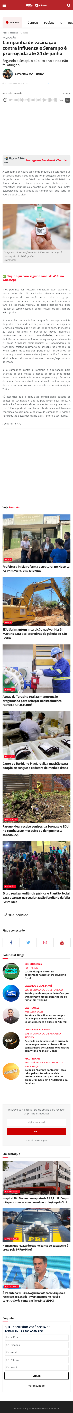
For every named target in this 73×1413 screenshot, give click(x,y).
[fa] (62, 942)
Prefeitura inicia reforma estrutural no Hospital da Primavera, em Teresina (36, 568)
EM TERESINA (12, 1191)
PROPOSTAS (11, 1286)
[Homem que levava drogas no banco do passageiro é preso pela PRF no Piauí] (36, 1225)
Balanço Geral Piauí (38, 985)
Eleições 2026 (33, 963)
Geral (12, 1352)
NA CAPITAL (11, 819)
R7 (61, 22)
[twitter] (28, 942)
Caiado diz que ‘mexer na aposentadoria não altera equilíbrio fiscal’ (45, 975)
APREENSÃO (11, 1239)
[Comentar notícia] (49, 83)
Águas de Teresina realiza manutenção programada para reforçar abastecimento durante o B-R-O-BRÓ (32, 700)
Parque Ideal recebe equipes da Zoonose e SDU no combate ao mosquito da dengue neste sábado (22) (36, 830)
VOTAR (37, 1375)
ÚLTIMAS (33, 22)
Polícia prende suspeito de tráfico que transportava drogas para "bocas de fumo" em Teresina (47, 997)
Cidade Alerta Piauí (38, 1029)
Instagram (33, 160)
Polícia (13, 1337)
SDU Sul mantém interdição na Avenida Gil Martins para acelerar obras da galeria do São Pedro (35, 633)
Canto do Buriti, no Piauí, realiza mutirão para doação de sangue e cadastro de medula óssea (35, 765)
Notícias (14, 32)
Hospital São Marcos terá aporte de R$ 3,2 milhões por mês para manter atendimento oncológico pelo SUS (36, 1200)
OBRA (8, 559)
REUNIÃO (10, 886)
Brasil (12, 1367)
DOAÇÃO (9, 756)
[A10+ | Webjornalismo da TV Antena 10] (36, 5)
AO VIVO (15, 22)
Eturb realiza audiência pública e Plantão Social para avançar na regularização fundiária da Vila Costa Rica (36, 897)
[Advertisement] (36, 129)
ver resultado (37, 1385)
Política (13, 1360)
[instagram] (45, 942)
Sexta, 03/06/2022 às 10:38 (16, 83)
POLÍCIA (49, 22)
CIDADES (9, 689)
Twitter (62, 160)
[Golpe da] (11, 1071)
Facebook (49, 160)
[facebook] (11, 942)
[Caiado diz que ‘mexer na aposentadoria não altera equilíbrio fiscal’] (11, 971)
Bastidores (32, 1007)
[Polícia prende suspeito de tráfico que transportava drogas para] (11, 993)
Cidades (24, 32)
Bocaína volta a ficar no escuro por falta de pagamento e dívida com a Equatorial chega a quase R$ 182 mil (46, 1018)
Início (5, 32)
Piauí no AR (32, 1058)
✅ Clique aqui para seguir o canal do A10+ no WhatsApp (33, 278)
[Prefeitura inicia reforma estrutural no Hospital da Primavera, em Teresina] (36, 538)
